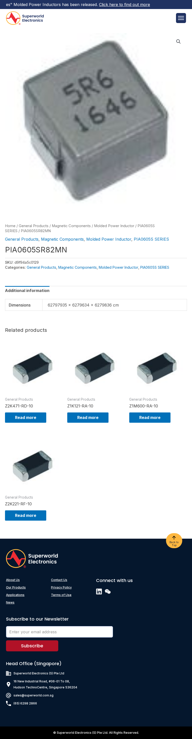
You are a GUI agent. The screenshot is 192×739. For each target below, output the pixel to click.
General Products (33, 226)
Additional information (27, 290)
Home (10, 226)
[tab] (27, 290)
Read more (25, 417)
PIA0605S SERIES (151, 239)
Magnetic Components (71, 226)
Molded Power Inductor (114, 226)
